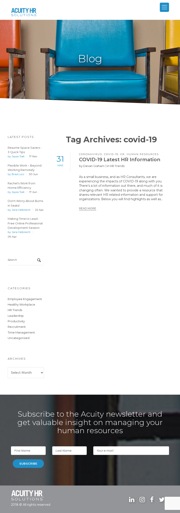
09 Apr (12, 236)
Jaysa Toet (18, 156)
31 (60, 160)
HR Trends (15, 310)
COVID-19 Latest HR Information (119, 160)
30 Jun (33, 174)
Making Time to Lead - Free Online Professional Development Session (25, 223)
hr (122, 154)
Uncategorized (18, 338)
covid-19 (111, 154)
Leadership (16, 315)
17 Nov (33, 156)
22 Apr (39, 210)
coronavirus (90, 154)
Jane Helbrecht (21, 210)
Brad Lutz (18, 174)
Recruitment (17, 326)
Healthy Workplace (21, 304)
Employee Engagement (25, 299)
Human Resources (143, 154)
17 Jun (33, 192)
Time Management (21, 332)
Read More (87, 208)
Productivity (16, 321)
